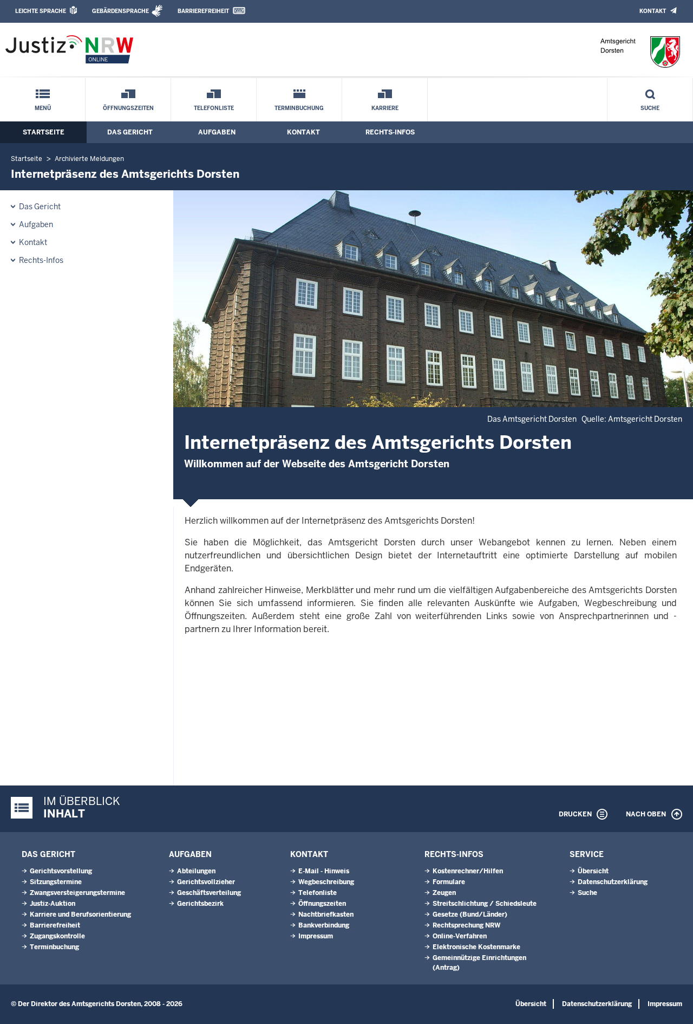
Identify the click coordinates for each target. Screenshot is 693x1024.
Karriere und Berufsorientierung (80, 914)
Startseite (43, 132)
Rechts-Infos (390, 132)
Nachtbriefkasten (326, 914)
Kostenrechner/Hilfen (468, 871)
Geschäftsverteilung (209, 892)
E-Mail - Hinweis (323, 871)
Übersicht (593, 871)
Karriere (384, 108)
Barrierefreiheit (203, 11)
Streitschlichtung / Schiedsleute (485, 903)
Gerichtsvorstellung (61, 871)
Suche (649, 108)
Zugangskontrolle (57, 936)
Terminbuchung (299, 108)
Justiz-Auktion (52, 903)
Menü (43, 108)
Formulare (449, 882)
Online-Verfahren (460, 936)
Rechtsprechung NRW (466, 925)
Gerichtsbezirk (200, 903)
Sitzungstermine (56, 882)
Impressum (315, 936)
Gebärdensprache (120, 11)
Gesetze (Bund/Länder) (470, 914)
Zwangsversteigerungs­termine (77, 892)
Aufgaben (217, 132)
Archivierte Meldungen (89, 158)
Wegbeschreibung (326, 882)
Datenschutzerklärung (613, 882)
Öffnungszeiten (128, 108)
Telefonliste (214, 108)
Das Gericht (130, 132)
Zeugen (444, 892)
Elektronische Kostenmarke (476, 947)
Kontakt (652, 11)
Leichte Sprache (40, 11)
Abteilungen (196, 871)
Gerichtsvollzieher (206, 882)
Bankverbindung (323, 925)
